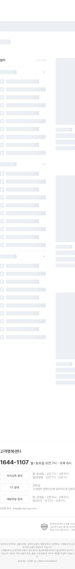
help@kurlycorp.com (25, 508)
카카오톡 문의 (14, 475)
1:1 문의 (14, 487)
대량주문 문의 (14, 499)
